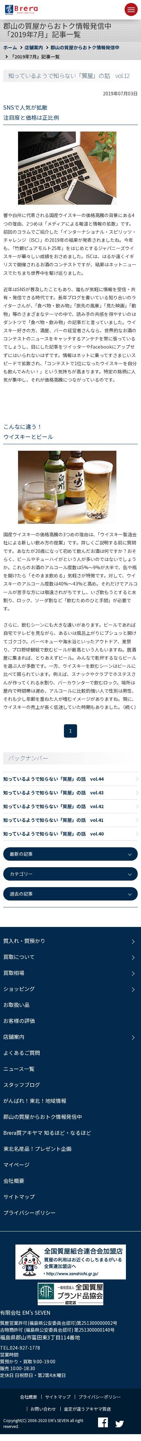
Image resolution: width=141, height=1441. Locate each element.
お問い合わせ (43, 1409)
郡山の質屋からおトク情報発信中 (84, 47)
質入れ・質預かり (24, 941)
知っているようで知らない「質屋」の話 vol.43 (53, 792)
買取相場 (13, 973)
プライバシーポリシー (29, 1212)
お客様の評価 (19, 1021)
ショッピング (19, 989)
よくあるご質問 (21, 1053)
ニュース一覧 (18, 1069)
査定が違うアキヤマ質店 (87, 1409)
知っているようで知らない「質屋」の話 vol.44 (53, 778)
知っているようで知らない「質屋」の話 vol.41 (53, 820)
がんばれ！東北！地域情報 (34, 1100)
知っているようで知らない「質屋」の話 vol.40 (53, 833)
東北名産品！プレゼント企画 (37, 1148)
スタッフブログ (21, 1085)
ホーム (10, 47)
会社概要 (13, 1180)
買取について (19, 957)
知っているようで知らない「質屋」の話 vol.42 (53, 806)
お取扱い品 (16, 1005)
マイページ (16, 1164)
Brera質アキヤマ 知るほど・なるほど (47, 1132)
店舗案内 (34, 47)
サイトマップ (19, 1196)
